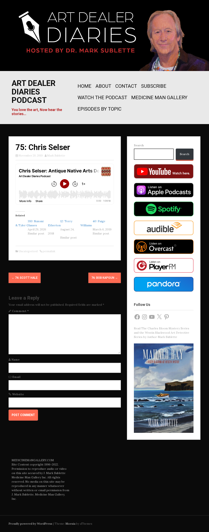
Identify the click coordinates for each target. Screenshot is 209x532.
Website (18, 394)
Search (139, 145)
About (103, 86)
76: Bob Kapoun (104, 277)
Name (15, 359)
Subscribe (153, 86)
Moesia (70, 523)
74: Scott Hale (25, 277)
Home (84, 86)
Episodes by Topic (99, 109)
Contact (126, 86)
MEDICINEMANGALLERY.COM (33, 460)
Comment (20, 311)
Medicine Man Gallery (159, 97)
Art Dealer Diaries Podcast (34, 92)
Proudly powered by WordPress (30, 523)
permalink (48, 251)
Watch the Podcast (102, 97)
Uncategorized (28, 251)
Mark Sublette (56, 155)
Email (16, 377)
